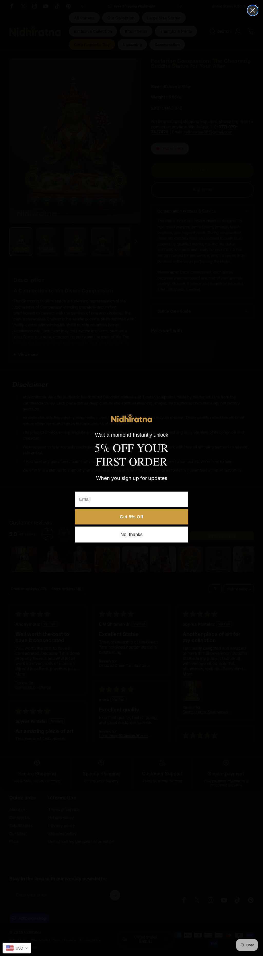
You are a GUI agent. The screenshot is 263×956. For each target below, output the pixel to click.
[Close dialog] (253, 10)
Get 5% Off (131, 516)
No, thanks (131, 534)
